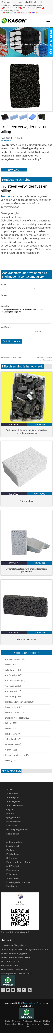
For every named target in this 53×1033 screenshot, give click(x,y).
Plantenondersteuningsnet (17, 702)
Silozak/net (11, 825)
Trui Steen (47, 44)
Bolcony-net (12, 858)
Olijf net (9, 723)
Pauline (10, 849)
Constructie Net (12, 707)
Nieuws (37, 1021)
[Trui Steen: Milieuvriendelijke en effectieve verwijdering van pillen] (26, 422)
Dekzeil (8, 728)
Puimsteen (35, 44)
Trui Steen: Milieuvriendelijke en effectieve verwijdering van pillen (26, 431)
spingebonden (11, 739)
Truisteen (6, 196)
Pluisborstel (12, 886)
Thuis (7, 1021)
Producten (27, 1021)
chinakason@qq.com (32, 7)
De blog (8, 760)
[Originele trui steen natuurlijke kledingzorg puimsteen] (26, 560)
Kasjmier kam (13, 833)
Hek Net (9, 664)
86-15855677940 (12, 7)
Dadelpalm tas (13, 870)
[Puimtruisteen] (26, 491)
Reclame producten (19, 44)
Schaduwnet (10, 670)
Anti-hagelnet (13, 801)
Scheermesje (12, 878)
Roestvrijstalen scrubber (18, 882)
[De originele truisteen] (26, 629)
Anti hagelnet (11, 686)
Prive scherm (11, 733)
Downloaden (10, 1024)
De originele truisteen (26, 639)
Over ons (16, 1021)
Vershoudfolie (11, 744)
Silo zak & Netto (12, 712)
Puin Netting (12, 854)
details (13, 424)
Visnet (8, 749)
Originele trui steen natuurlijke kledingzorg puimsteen (26, 570)
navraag (13, 169)
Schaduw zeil (12, 845)
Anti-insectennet (13, 680)
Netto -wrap (10, 696)
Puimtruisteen (26, 500)
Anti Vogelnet (11, 675)
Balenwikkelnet (13, 821)
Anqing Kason (30, 1003)
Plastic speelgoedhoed (17, 829)
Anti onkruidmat (12, 659)
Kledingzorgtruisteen (11, 357)
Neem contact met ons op (29, 1024)
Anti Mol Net (11, 691)
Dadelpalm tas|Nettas (15, 717)
